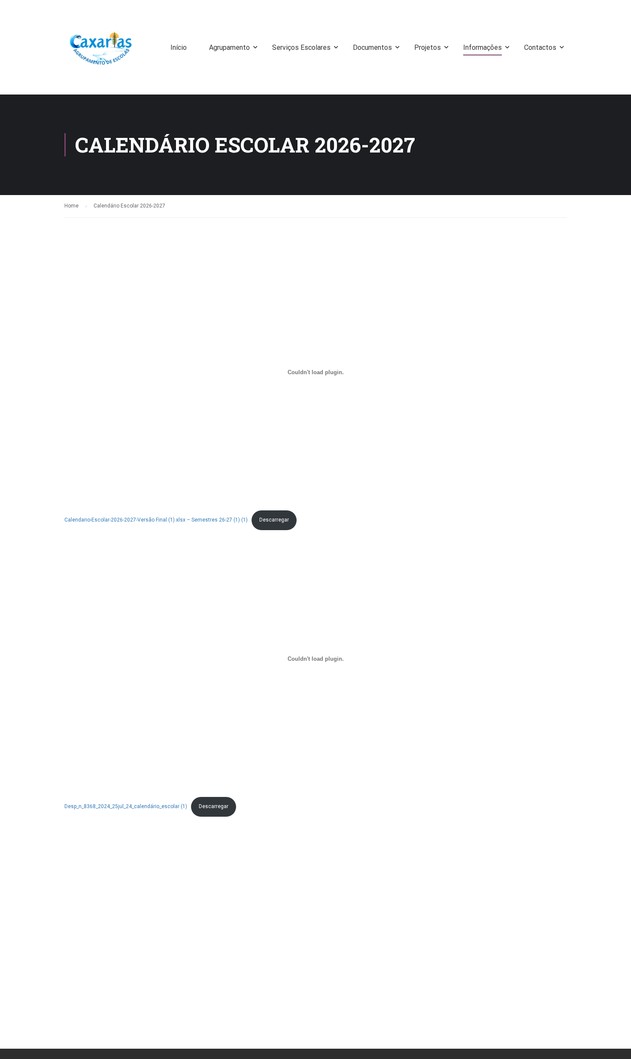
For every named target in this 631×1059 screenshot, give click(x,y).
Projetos (427, 47)
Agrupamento (229, 47)
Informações (482, 47)
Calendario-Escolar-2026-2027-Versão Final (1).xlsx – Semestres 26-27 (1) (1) (156, 520)
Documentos (372, 47)
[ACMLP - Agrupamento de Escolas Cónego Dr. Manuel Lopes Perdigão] (100, 51)
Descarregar (274, 520)
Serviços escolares (301, 47)
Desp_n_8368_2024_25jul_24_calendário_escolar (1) (125, 806)
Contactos (540, 47)
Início (178, 47)
